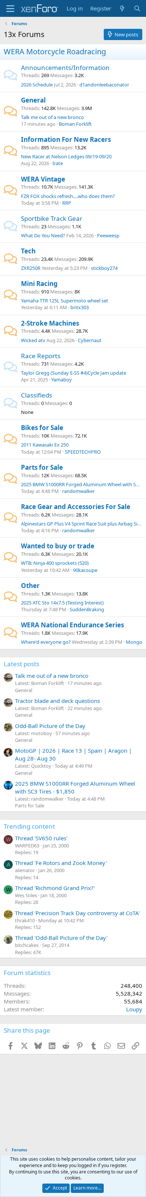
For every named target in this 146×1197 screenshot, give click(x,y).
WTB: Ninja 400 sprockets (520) (55, 563)
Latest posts (21, 664)
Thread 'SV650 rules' (41, 838)
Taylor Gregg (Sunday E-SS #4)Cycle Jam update (73, 372)
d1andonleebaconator (104, 84)
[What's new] (122, 8)
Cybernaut (89, 340)
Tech (28, 251)
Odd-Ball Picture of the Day (50, 726)
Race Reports (40, 355)
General (33, 100)
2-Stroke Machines (50, 323)
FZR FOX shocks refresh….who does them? (68, 196)
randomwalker (78, 491)
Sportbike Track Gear (51, 218)
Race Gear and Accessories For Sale (75, 506)
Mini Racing (39, 283)
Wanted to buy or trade (57, 546)
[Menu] (10, 8)
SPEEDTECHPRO (83, 451)
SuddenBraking (87, 609)
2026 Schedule (37, 84)
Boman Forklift (75, 124)
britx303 (79, 307)
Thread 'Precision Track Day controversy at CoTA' (77, 913)
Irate (57, 163)
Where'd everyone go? (46, 642)
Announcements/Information (65, 67)
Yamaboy (61, 379)
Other (30, 585)
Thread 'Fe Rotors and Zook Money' (61, 862)
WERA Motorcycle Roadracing (55, 51)
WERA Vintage (43, 179)
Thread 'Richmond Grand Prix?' (55, 888)
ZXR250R (30, 268)
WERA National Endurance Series (72, 625)
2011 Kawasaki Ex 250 (45, 444)
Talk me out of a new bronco (52, 117)
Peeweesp (108, 235)
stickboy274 (104, 268)
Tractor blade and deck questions (57, 700)
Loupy (134, 1009)
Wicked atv (33, 340)
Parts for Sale (42, 467)
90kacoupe (85, 570)
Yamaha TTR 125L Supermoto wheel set (64, 300)
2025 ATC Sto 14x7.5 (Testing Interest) (62, 602)
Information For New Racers (66, 139)
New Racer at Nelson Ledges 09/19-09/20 (66, 156)
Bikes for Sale (42, 427)
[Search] (137, 8)
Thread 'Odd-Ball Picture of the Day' (61, 937)
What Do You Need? (43, 235)
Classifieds (36, 395)
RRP (66, 203)
